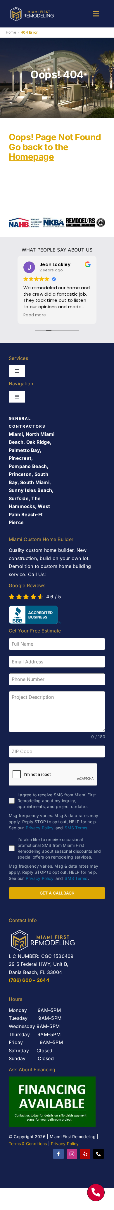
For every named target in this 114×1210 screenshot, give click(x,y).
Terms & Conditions (28, 1143)
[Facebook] (58, 1154)
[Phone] (98, 1154)
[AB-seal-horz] (35, 615)
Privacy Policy (39, 827)
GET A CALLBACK (57, 892)
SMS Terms (76, 827)
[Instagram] (72, 1154)
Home (11, 32)
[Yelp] (85, 1154)
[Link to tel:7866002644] (96, 1192)
